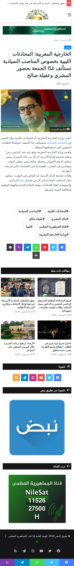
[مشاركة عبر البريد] (10, 247)
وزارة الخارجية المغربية (53, 234)
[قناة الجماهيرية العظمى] (37, 14)
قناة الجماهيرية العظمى (53, 226)
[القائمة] (69, 16)
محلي (55, 39)
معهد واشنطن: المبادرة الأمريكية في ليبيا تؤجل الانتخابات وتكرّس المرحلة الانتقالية (18, 304)
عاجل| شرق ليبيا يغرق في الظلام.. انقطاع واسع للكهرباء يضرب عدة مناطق (56, 347)
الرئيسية (64, 39)
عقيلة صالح (36, 219)
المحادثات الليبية (57, 211)
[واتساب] (36, 247)
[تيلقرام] (27, 247)
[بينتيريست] (44, 247)
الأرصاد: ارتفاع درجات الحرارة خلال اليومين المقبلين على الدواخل (19, 347)
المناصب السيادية (57, 142)
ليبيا (21, 180)
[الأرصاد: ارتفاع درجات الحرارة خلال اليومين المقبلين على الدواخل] (18, 330)
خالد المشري (59, 219)
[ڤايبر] (18, 247)
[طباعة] (36, 255)
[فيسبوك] (62, 247)
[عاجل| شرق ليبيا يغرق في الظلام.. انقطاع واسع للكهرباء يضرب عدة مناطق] (54, 330)
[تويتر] (53, 247)
